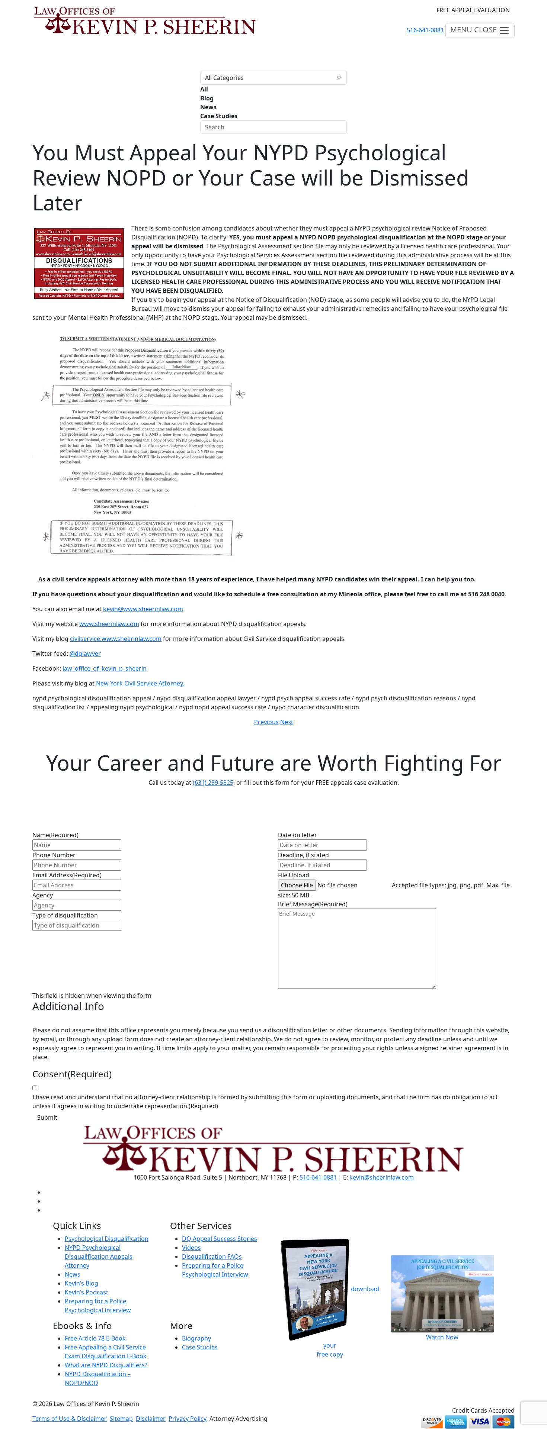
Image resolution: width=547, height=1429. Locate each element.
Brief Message (313, 904)
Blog (207, 98)
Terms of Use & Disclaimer (69, 1419)
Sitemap (121, 1419)
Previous (266, 722)
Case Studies (218, 116)
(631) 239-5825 (213, 782)
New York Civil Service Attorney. (140, 683)
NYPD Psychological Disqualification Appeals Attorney (98, 1256)
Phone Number (54, 855)
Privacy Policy (188, 1419)
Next (286, 722)
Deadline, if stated (303, 855)
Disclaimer (151, 1419)
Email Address (67, 875)
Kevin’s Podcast (86, 1292)
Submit (47, 1117)
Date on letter (297, 835)
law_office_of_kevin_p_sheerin (105, 668)
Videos (191, 1247)
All (204, 89)
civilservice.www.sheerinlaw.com (115, 639)
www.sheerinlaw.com (109, 624)
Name (55, 835)
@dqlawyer (85, 653)
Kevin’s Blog (81, 1283)
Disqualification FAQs (212, 1256)
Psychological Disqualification (106, 1239)
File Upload (293, 875)
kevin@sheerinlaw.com (381, 1177)
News (208, 107)
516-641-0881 (425, 30)
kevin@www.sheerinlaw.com (143, 609)
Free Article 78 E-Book (95, 1338)
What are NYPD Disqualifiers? (106, 1365)
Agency (42, 895)
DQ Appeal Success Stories (219, 1239)
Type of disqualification (65, 915)
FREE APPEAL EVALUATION (473, 10)
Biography (196, 1338)
